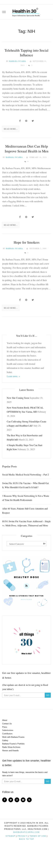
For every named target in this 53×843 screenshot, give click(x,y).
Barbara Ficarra (17, 61)
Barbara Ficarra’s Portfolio (13, 744)
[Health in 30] (26, 11)
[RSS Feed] (29, 799)
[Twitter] (10, 799)
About (4, 720)
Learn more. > (13, 376)
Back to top (26, 839)
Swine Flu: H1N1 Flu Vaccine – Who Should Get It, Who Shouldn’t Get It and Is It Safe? (25, 485)
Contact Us (7, 724)
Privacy (22, 836)
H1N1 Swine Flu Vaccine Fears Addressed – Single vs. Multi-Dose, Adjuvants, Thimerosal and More (26, 523)
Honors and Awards (10, 750)
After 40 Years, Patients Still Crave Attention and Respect (25, 510)
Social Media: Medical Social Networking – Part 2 (25, 474)
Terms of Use (37, 836)
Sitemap (10, 836)
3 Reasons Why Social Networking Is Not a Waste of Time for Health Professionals (25, 497)
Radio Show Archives (11, 747)
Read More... (11, 128)
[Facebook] (4, 799)
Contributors (7, 734)
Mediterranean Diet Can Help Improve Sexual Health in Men (26, 148)
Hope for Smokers (26, 242)
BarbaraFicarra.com (26, 832)
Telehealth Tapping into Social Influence (26, 52)
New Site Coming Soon (18, 397)
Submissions (7, 730)
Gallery (5, 740)
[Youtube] (23, 799)
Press (4, 727)
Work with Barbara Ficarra (13, 737)
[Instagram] (17, 799)
